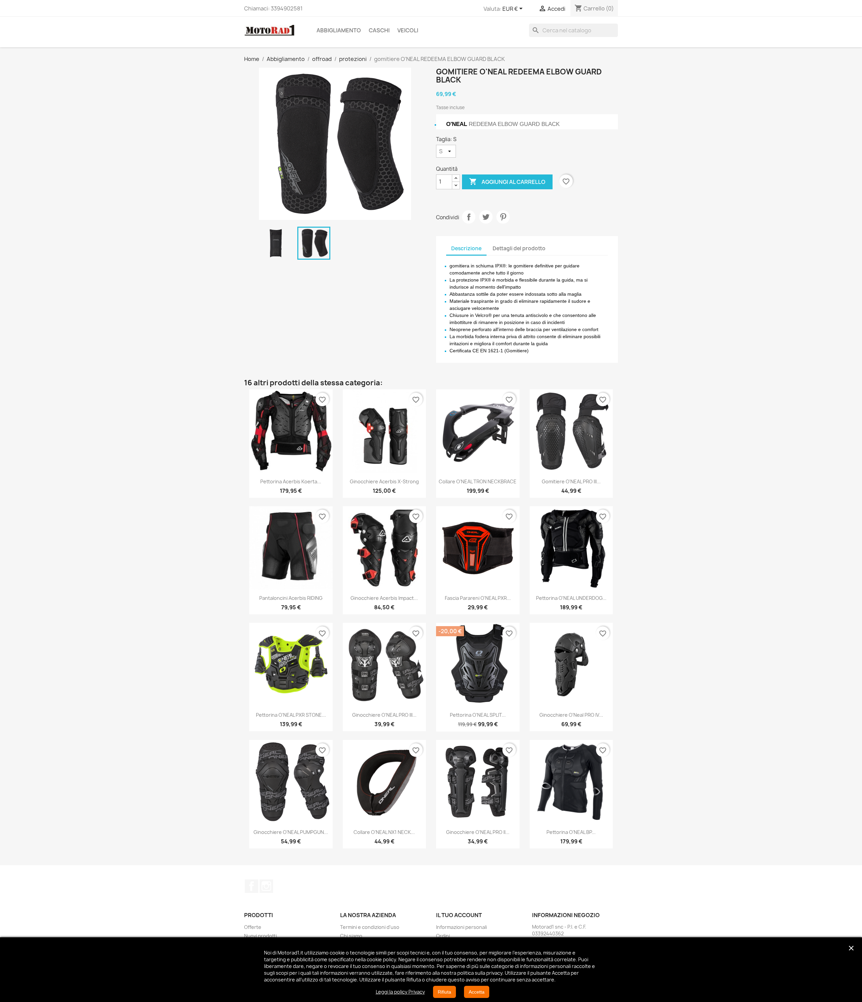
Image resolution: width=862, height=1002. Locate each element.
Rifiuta (444, 992)
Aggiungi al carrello (507, 181)
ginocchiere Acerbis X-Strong (384, 481)
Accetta (477, 992)
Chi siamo (351, 936)
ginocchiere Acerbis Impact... (384, 598)
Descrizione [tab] (466, 248)
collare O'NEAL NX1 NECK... (384, 832)
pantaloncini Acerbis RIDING (291, 598)
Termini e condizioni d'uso (369, 927)
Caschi (379, 30)
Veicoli (407, 30)
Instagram (266, 886)
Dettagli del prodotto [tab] (519, 248)
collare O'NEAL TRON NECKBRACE (478, 481)
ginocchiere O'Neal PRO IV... (571, 715)
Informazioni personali (461, 927)
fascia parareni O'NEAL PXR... (478, 598)
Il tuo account (459, 915)
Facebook (251, 886)
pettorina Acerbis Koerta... (290, 481)
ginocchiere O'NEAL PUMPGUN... (291, 832)
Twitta (486, 217)
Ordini (443, 936)
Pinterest (503, 217)
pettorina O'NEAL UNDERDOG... (571, 598)
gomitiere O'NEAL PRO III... (571, 481)
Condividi (468, 217)
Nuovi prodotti (260, 936)
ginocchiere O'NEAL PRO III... (384, 715)
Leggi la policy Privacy (400, 992)
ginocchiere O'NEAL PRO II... (477, 832)
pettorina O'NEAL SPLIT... (478, 715)
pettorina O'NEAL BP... (571, 832)
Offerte (252, 927)
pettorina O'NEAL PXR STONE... (291, 715)
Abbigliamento (339, 30)
